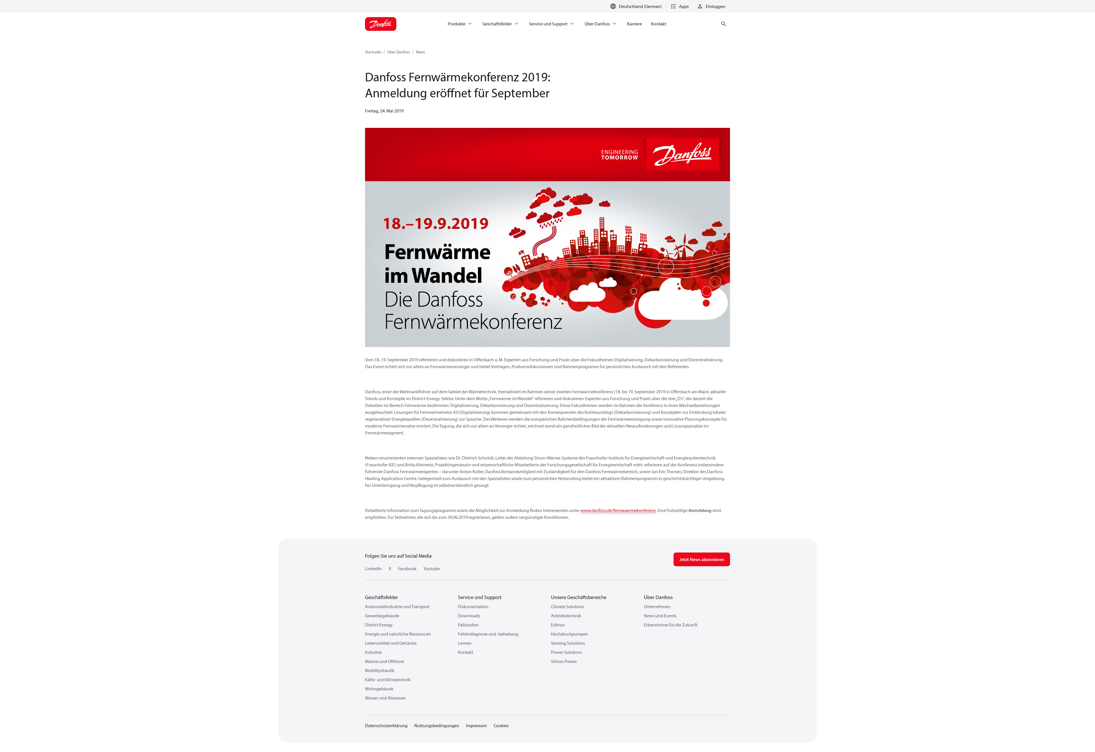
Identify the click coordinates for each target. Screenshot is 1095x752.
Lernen (464, 643)
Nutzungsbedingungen (436, 725)
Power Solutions (566, 652)
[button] (679, 6)
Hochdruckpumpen (569, 634)
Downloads (469, 615)
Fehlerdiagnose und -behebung (488, 634)
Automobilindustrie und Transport (397, 606)
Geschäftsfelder (381, 597)
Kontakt (465, 652)
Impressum (476, 725)
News (420, 52)
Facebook (407, 568)
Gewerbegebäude (382, 615)
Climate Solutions (567, 606)
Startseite (373, 52)
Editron (558, 625)
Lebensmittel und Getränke (391, 643)
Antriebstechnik (566, 615)
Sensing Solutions (568, 643)
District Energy (379, 625)
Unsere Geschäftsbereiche (579, 597)
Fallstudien (468, 625)
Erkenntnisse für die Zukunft (670, 625)
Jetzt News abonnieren (702, 559)
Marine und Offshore (384, 661)
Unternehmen (657, 606)
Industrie (373, 652)
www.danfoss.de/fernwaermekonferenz (618, 510)
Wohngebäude (379, 688)
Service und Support (480, 597)
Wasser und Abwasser (385, 698)
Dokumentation (473, 606)
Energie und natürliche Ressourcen (398, 634)
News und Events (660, 615)
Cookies (501, 725)
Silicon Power (564, 661)
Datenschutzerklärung (386, 725)
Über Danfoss (398, 52)
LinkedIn (373, 568)
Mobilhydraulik (379, 670)
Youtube (431, 568)
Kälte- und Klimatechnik (388, 679)
